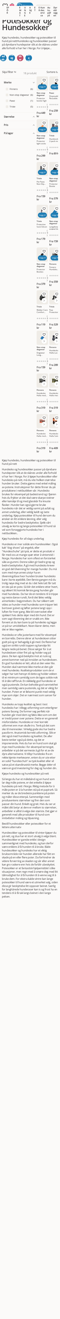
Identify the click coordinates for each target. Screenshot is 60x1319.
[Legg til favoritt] (44, 80)
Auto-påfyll (49, 11)
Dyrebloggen (55, 11)
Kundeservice (42, 11)
